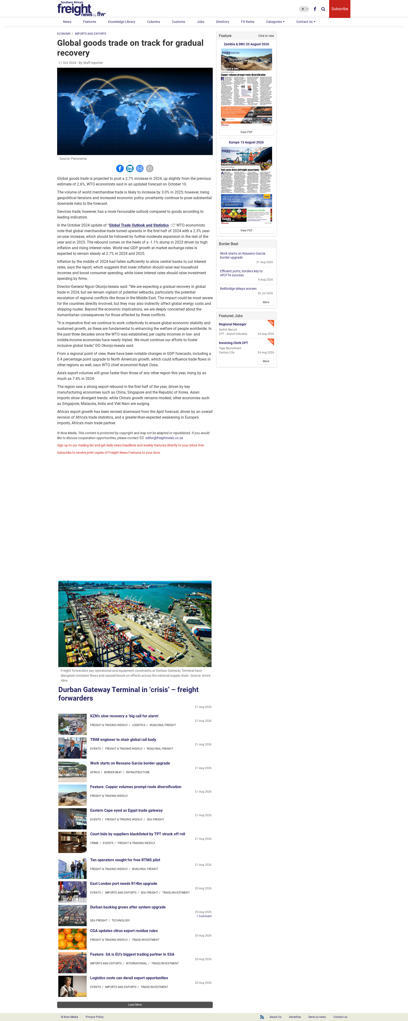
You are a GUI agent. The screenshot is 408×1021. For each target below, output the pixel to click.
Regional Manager (232, 324)
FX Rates (247, 22)
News (67, 22)
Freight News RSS (262, 1017)
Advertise (295, 1017)
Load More (135, 1004)
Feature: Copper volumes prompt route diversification (135, 787)
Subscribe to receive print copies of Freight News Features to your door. (109, 452)
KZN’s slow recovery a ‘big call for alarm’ (124, 716)
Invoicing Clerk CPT (233, 343)
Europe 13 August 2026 (246, 142)
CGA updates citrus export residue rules (124, 931)
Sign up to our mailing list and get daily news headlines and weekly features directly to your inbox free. (131, 445)
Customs (178, 22)
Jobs (200, 22)
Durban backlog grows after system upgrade (128, 907)
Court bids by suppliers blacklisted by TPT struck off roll (137, 834)
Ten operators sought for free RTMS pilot (125, 860)
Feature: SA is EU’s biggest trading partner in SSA (132, 954)
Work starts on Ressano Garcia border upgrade (130, 763)
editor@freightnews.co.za (164, 438)
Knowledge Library (121, 22)
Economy (64, 33)
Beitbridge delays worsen (238, 288)
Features (89, 22)
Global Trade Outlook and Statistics (139, 225)
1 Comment (204, 916)
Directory (222, 22)
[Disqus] (135, 517)
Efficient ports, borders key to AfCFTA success (241, 273)
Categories (274, 22)
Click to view (266, 36)
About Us (275, 1017)
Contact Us (304, 22)
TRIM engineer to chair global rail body (123, 739)
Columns (153, 22)
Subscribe (340, 9)
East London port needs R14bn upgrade (123, 883)
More (266, 302)
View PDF (246, 132)
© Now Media (69, 1017)
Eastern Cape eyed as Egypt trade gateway (126, 810)
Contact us (340, 1017)
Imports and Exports (90, 33)
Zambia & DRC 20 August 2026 (246, 44)
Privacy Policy (95, 1017)
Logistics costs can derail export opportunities (129, 978)
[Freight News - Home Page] (84, 9)
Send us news (317, 1017)
